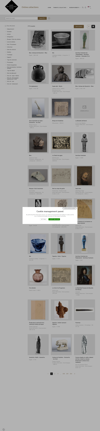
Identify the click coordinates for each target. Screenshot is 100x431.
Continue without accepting (69, 208)
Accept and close (54, 219)
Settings (43, 219)
